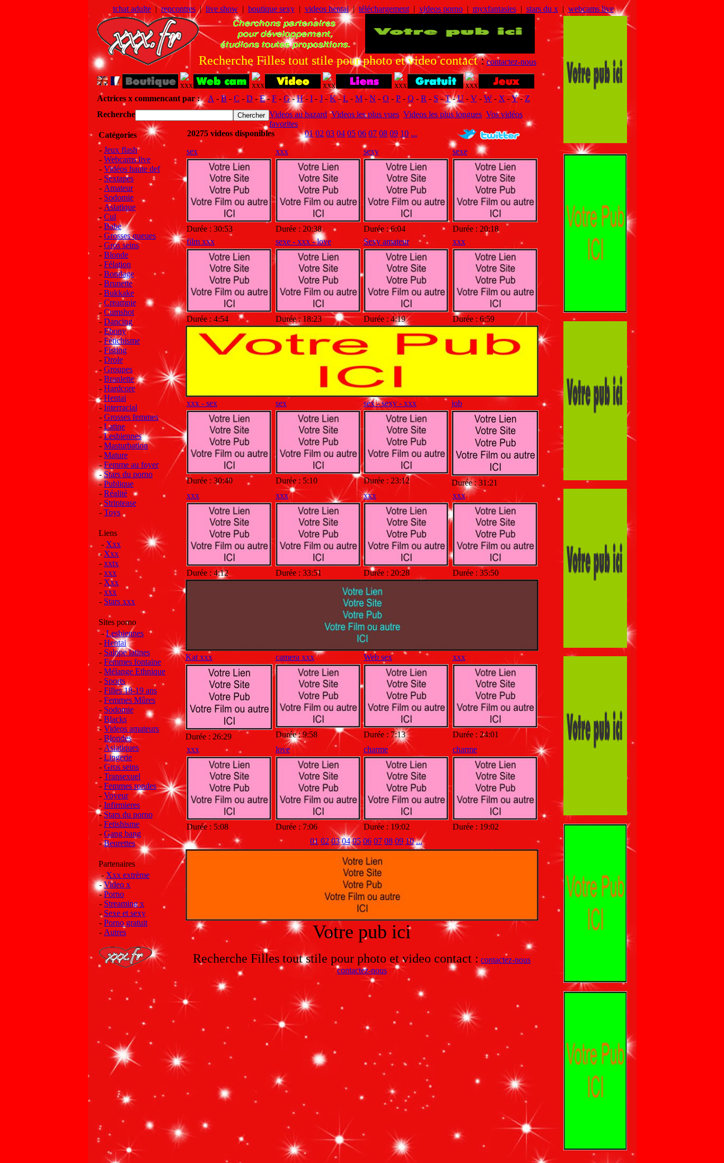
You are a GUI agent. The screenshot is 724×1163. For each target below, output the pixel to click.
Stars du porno (128, 474)
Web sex (378, 657)
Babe (112, 226)
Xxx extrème (127, 874)
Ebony (115, 331)
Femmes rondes (130, 785)
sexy (371, 151)
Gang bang (122, 833)
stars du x (542, 8)
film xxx (201, 241)
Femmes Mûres (129, 699)
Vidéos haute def (132, 168)
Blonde (116, 254)
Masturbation (126, 445)
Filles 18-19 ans (130, 690)
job (457, 403)
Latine (114, 426)
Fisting (115, 350)
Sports (114, 680)
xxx (110, 572)
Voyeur (116, 795)
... (414, 133)
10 (404, 133)
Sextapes (119, 178)
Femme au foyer (131, 464)
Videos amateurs (131, 728)
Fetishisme (121, 824)
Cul (110, 216)
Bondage (119, 273)
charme (376, 749)
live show (222, 8)
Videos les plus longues (442, 114)
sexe (460, 151)
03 (330, 133)
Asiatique (120, 207)
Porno (114, 893)
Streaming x (124, 903)
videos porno (441, 8)
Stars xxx (119, 601)
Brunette (118, 283)
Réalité (115, 493)
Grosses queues (130, 235)
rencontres (178, 8)
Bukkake (119, 292)
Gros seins (121, 245)
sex (192, 151)
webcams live (591, 8)
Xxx (113, 544)
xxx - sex (202, 403)
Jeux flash (120, 149)
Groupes (118, 369)
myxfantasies (494, 8)
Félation (117, 264)
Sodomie (119, 197)
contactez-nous (511, 61)
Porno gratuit (125, 922)
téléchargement (384, 8)
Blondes (117, 738)
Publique (119, 483)
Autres (115, 932)
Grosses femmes (131, 416)
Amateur (118, 187)
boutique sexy (271, 8)
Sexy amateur (386, 241)
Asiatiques (121, 747)
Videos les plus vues (365, 114)
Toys (112, 512)
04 (341, 133)
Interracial (120, 407)
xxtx (111, 563)
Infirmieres (122, 804)
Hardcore (119, 388)
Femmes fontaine (132, 661)
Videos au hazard (298, 114)
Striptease (120, 502)
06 (362, 133)
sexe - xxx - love (303, 241)
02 (319, 133)
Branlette (119, 378)
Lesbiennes (123, 435)
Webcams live (127, 159)
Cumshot (119, 311)
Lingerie (118, 757)
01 (309, 133)
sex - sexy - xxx (390, 403)
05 (351, 133)
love (283, 749)
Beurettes (119, 843)
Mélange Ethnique (134, 671)
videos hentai (327, 8)
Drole (113, 359)
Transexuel (122, 776)
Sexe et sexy (125, 913)
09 (394, 133)
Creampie (120, 302)
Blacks (115, 719)
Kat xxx (199, 657)
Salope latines (127, 652)
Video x (117, 884)
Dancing (118, 321)
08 (383, 133)
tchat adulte (132, 8)
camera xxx (295, 657)
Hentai (115, 397)
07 (372, 133)
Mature (116, 455)
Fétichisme (122, 340)
